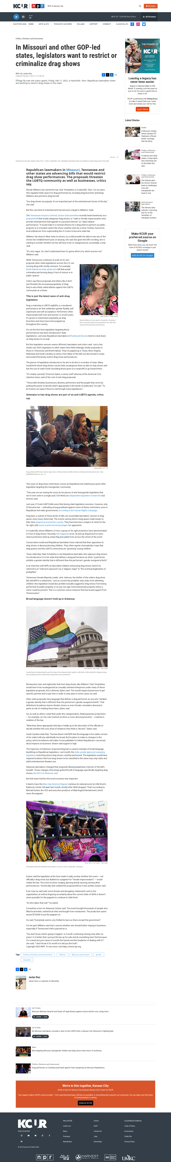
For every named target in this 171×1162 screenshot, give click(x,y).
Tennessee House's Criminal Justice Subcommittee (54, 215)
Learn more (142, 109)
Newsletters (67, 1142)
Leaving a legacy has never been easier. (142, 80)
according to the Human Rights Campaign (78, 510)
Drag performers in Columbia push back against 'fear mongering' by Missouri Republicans (68, 1068)
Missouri (73, 170)
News (31, 24)
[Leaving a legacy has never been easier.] (142, 56)
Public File (128, 1136)
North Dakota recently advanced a (42, 269)
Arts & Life (44, 24)
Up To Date (36, 1008)
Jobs (95, 1136)
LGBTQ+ (62, 955)
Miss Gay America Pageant (55, 784)
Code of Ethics (129, 1126)
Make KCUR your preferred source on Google (142, 237)
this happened (62, 534)
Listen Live (67, 1126)
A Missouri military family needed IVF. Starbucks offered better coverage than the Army (149, 136)
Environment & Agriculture (147, 203)
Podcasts (66, 1136)
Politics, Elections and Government (29, 38)
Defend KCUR (85, 1103)
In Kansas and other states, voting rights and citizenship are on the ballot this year (149, 161)
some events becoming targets (53, 525)
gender (99, 955)
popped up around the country (49, 522)
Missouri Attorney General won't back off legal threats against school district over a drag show (70, 1011)
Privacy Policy (129, 1142)
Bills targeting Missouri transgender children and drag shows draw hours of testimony (67, 1051)
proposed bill (32, 218)
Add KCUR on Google (142, 255)
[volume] (23, 16)
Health (143, 128)
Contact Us (98, 1131)
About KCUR (67, 1121)
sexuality (27, 960)
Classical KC (122, 24)
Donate (151, 6)
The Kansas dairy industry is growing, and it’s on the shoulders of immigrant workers (149, 212)
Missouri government (81, 955)
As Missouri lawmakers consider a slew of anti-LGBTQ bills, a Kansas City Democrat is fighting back (72, 1031)
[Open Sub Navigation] (35, 24)
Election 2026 (19, 24)
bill (42, 557)
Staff (96, 1126)
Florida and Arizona (79, 336)
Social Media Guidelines (133, 1121)
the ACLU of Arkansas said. (45, 773)
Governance (128, 1131)
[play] (16, 17)
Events (96, 1121)
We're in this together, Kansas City (85, 1085)
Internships (98, 1142)
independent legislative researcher (85, 495)
